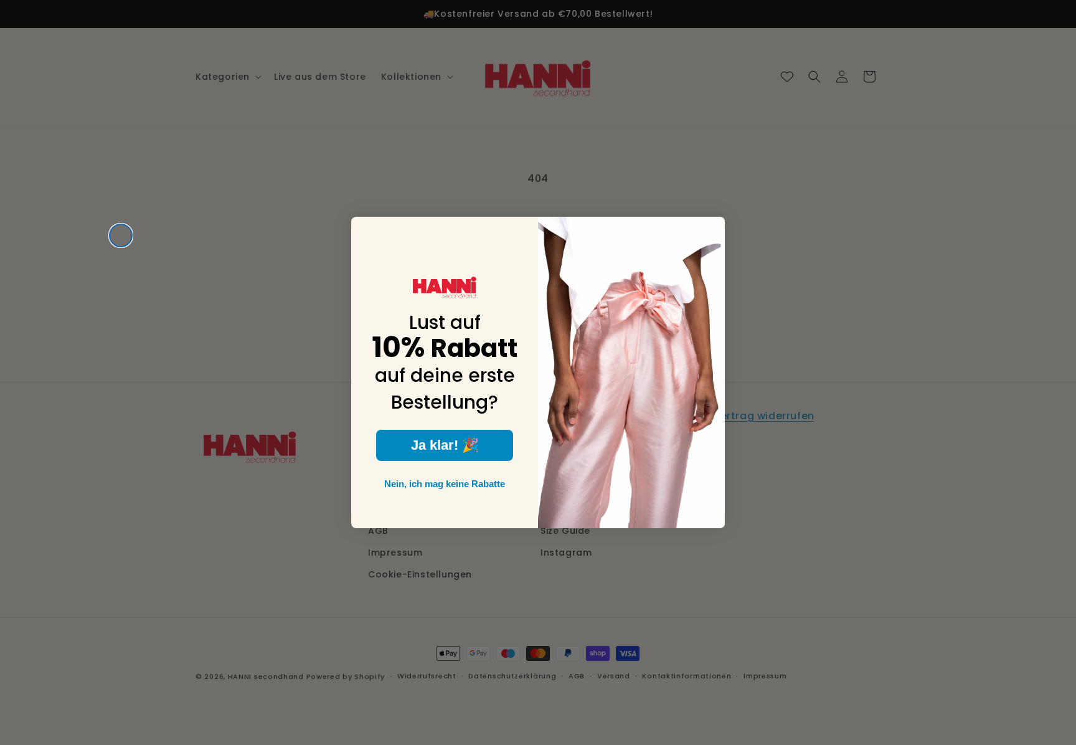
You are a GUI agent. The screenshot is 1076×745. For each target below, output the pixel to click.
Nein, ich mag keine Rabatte (444, 483)
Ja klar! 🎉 (445, 445)
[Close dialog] (121, 235)
